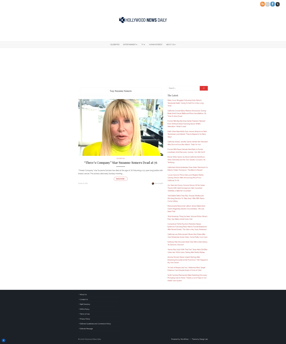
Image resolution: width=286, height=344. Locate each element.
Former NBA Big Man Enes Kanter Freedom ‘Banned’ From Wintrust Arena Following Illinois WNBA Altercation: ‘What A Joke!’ (186, 123)
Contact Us (84, 299)
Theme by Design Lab (200, 339)
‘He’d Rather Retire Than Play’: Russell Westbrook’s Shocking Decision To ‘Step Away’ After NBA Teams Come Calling (186, 198)
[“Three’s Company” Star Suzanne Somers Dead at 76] (120, 127)
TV (142, 44)
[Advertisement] (143, 67)
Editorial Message (86, 329)
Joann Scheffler (159, 183)
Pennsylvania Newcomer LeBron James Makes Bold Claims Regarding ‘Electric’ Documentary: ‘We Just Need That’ (186, 208)
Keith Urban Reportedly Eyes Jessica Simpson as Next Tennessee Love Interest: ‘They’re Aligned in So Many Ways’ (187, 134)
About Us (170, 44)
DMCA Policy (84, 309)
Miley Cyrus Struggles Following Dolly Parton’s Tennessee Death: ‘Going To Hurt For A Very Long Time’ (186, 103)
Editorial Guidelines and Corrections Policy (95, 324)
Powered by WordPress (180, 339)
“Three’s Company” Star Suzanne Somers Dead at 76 (120, 163)
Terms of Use (85, 314)
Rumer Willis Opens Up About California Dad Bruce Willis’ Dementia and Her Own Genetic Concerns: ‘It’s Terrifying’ (186, 159)
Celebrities (114, 44)
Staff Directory (85, 304)
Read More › (120, 179)
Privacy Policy (85, 319)
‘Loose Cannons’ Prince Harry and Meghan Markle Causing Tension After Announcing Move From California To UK (185, 177)
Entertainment (129, 44)
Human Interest (155, 44)
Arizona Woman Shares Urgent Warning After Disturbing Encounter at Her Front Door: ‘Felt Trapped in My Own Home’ (188, 260)
